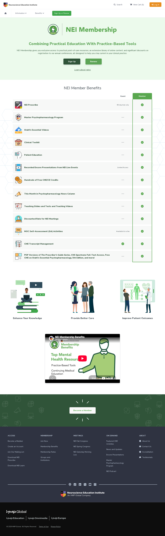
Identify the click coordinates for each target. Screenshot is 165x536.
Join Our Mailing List (16, 452)
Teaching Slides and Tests (38, 206)
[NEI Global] (82, 494)
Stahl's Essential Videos (36, 130)
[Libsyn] (69, 484)
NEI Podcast (111, 471)
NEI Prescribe (31, 104)
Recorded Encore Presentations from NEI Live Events (51, 167)
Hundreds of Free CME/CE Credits (41, 180)
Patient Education (33, 155)
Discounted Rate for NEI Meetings (41, 218)
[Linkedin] (79, 484)
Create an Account (15, 446)
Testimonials (147, 457)
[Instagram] (95, 484)
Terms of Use (43, 527)
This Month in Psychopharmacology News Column (49, 193)
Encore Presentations (115, 455)
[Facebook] (74, 484)
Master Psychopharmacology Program (43, 117)
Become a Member (82, 410)
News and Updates (114, 449)
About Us (146, 441)
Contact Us (146, 446)
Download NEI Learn (16, 465)
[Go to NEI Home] (23, 5)
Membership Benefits (49, 446)
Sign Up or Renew (61, 13)
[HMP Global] (16, 512)
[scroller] (160, 533)
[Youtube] (90, 484)
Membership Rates (48, 452)
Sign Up (72, 61)
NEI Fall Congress (80, 441)
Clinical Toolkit (32, 142)
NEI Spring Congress (81, 446)
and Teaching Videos (62, 206)
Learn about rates (82, 69)
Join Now (44, 441)
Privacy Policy (56, 527)
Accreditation (147, 452)
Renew (93, 61)
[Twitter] (85, 484)
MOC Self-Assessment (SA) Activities (43, 231)
